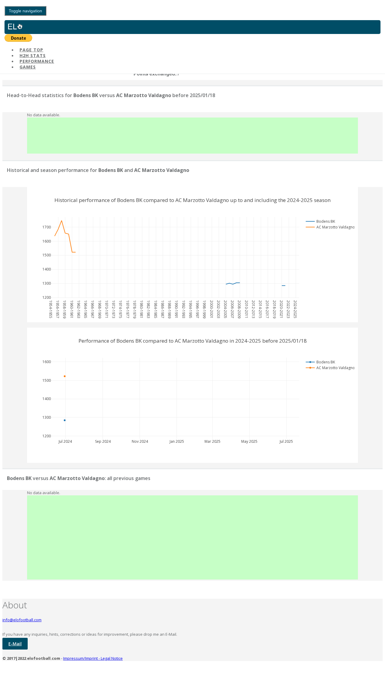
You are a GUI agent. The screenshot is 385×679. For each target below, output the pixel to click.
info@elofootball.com (22, 619)
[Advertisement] (192, 136)
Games (28, 67)
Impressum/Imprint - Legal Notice (93, 658)
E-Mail (15, 644)
